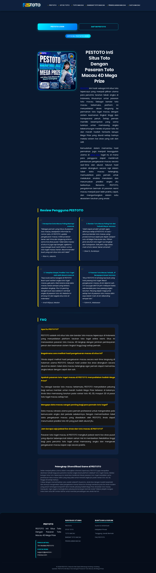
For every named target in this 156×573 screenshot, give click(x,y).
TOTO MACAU (78, 5)
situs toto (95, 155)
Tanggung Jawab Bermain (104, 533)
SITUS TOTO (64, 5)
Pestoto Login (57, 26)
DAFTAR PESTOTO (98, 27)
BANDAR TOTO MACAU (96, 5)
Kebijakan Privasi (101, 530)
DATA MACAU (134, 5)
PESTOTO (52, 5)
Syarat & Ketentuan (102, 526)
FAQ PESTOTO (100, 537)
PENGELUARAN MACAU (117, 5)
